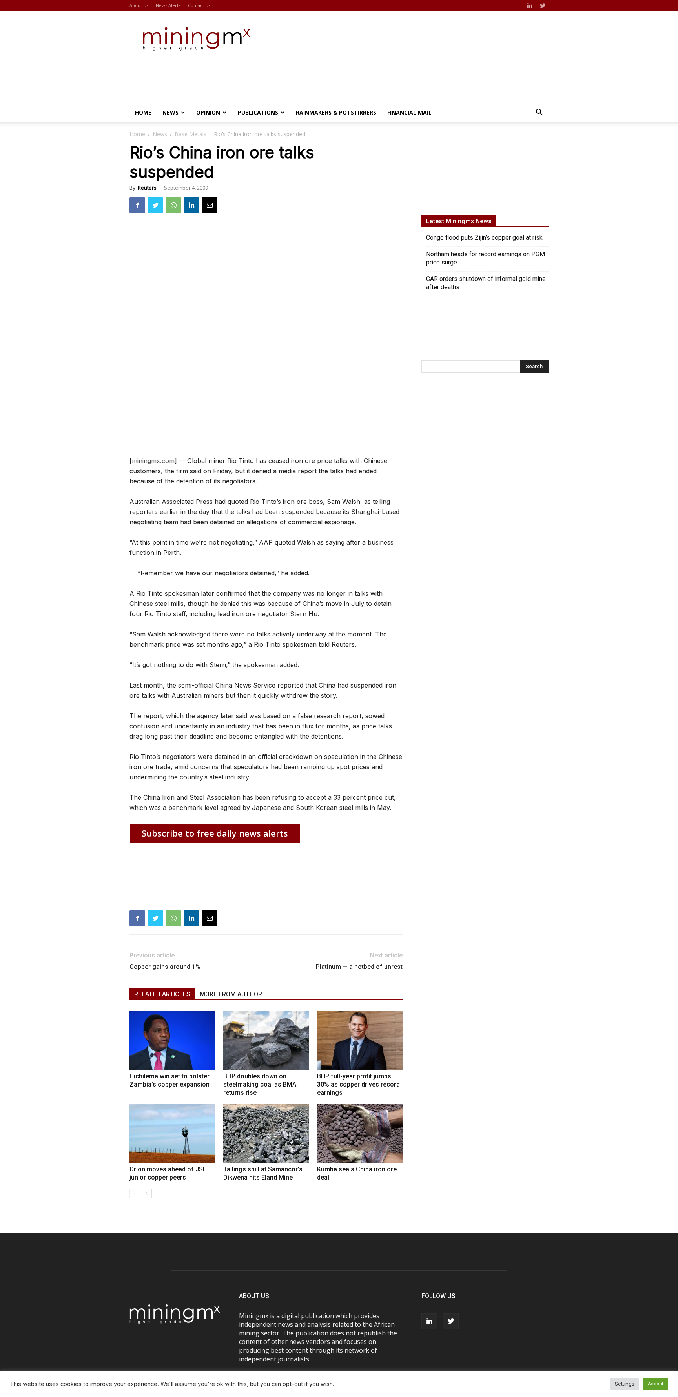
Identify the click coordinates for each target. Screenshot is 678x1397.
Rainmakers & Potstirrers (336, 112)
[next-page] (147, 1193)
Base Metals (190, 134)
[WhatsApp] (173, 205)
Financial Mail (409, 112)
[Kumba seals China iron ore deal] (360, 1133)
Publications (258, 112)
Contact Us (199, 5)
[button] (539, 113)
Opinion (208, 112)
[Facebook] (137, 205)
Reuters (147, 187)
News (170, 112)
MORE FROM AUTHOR (231, 994)
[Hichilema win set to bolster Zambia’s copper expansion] (172, 1040)
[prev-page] (134, 1193)
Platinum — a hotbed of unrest (359, 966)
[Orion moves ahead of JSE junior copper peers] (172, 1133)
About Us (138, 5)
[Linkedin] (530, 5)
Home (143, 112)
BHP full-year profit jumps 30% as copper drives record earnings (358, 1084)
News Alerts (168, 5)
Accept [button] (655, 1383)
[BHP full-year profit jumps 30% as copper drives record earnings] (360, 1040)
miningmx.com (153, 461)
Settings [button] (624, 1384)
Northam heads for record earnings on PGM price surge (485, 258)
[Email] (209, 205)
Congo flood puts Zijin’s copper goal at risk (484, 237)
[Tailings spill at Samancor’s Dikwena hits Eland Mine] (266, 1133)
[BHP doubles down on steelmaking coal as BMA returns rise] (266, 1040)
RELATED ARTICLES (162, 994)
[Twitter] (543, 5)
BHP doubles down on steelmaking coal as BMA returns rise (259, 1084)
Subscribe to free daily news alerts (215, 833)
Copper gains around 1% (164, 966)
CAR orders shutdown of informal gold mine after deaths (486, 283)
